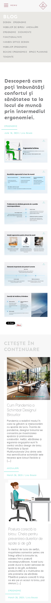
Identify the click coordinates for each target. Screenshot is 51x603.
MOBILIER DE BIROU (13, 27)
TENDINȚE (8, 57)
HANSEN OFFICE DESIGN (16, 42)
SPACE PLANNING (38, 52)
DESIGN (7, 22)
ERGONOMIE (19, 22)
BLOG (10, 17)
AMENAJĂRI (32, 27)
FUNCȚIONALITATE (12, 37)
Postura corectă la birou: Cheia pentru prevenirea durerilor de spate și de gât (25, 536)
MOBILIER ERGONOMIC (15, 47)
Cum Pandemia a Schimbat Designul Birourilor (21, 410)
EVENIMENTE (24, 32)
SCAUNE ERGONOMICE (15, 52)
